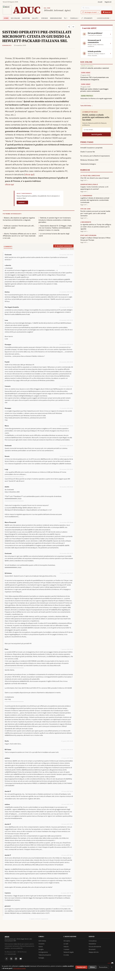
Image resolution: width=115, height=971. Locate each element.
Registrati (108, 2)
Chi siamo (67, 941)
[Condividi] (69, 27)
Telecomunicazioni (45, 955)
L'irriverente (85, 222)
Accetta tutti (81, 967)
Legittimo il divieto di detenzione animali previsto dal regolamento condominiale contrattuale (94, 200)
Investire (26, 18)
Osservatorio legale (89, 184)
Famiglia (74, 18)
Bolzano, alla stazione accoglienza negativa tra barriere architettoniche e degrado (19, 219)
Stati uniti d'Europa (88, 235)
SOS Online (15, 18)
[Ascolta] (73, 27)
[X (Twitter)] (11, 958)
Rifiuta (92, 967)
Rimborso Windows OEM (89, 160)
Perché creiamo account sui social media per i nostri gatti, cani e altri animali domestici (95, 213)
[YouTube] (20, 958)
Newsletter (92, 944)
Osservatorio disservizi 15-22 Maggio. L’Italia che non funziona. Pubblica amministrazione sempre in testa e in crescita (55, 228)
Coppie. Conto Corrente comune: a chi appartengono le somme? (94, 188)
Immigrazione (56, 18)
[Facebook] (6, 958)
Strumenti (88, 18)
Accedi (100, 2)
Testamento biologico (88, 164)
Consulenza (92, 941)
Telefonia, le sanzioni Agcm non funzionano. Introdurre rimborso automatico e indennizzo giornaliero (55, 220)
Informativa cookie (19, 968)
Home (6, 18)
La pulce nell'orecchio (90, 176)
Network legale (69, 952)
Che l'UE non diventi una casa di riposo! (94, 178)
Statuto (66, 947)
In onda (66, 955)
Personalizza (103, 967)
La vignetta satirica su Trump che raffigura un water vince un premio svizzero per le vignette (95, 226)
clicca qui (29, 174)
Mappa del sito (94, 952)
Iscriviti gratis (96, 134)
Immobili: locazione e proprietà (91, 148)
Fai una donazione (95, 947)
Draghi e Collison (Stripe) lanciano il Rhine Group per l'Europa (95, 239)
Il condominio (86, 196)
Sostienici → (22, 202)
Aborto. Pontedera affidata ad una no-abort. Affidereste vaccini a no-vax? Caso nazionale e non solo (19, 236)
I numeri (66, 949)
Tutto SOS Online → (86, 106)
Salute (35, 18)
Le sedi (66, 944)
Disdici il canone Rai (87, 152)
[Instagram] (16, 958)
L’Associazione (103, 18)
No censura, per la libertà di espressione (95, 156)
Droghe (44, 18)
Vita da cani (85, 209)
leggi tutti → (84, 180)
